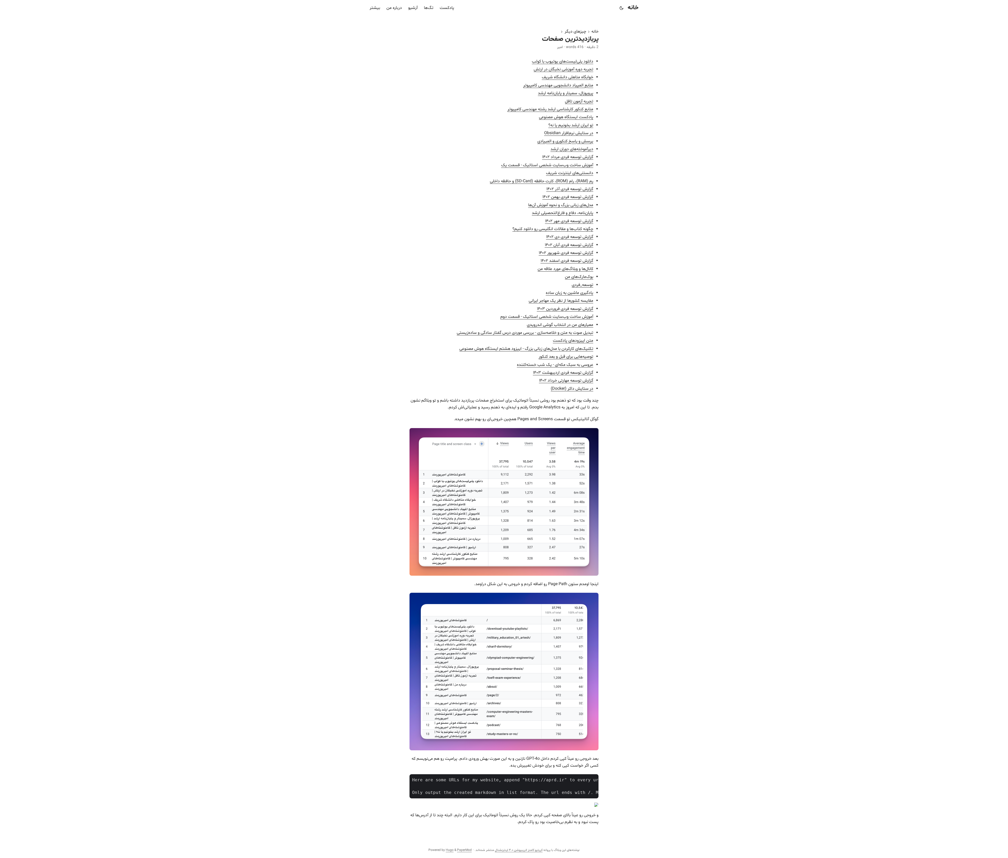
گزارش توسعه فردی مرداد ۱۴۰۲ (567, 157)
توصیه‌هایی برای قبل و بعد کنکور (566, 357)
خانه (633, 7)
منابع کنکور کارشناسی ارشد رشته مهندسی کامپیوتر (550, 109)
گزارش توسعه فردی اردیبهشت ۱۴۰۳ (563, 373)
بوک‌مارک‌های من (579, 277)
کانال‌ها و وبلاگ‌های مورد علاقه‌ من (565, 269)
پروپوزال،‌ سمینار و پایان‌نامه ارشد (565, 93)
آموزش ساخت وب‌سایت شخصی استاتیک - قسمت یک (547, 165)
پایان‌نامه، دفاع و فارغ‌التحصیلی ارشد (562, 213)
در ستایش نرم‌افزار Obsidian (568, 133)
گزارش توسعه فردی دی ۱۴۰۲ (569, 237)
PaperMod (464, 850)
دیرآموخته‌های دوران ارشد (571, 149)
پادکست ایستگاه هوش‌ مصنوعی (566, 117)
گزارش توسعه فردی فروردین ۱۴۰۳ (565, 309)
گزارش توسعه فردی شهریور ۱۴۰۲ (566, 253)
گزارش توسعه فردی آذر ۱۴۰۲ (569, 189)
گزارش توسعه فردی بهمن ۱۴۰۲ (567, 197)
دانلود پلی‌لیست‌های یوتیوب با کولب (562, 61)
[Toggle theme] (621, 8)
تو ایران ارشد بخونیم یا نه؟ (570, 125)
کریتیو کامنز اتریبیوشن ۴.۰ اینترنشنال (519, 850)
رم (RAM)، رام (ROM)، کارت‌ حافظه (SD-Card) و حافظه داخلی (541, 181)
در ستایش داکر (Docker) (572, 389)
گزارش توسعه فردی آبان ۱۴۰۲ (569, 245)
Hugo (450, 850)
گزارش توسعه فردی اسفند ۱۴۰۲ (566, 261)
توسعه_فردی (582, 285)
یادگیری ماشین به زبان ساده (569, 293)
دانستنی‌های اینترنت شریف (569, 173)
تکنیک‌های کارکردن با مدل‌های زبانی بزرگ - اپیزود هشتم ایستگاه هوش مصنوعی (526, 349)
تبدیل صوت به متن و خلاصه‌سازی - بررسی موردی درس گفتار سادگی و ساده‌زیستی (525, 333)
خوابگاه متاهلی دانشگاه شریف (567, 77)
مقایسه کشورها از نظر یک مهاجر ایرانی (561, 301)
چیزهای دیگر (575, 31)
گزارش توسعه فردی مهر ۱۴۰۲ (569, 221)
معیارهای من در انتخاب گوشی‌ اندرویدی (560, 325)
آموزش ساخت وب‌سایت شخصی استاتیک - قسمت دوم (546, 317)
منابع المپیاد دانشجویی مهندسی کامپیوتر (558, 85)
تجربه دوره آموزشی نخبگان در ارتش (563, 69)
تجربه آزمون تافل (579, 101)
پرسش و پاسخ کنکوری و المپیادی (565, 141)
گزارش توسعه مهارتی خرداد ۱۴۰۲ (566, 380)
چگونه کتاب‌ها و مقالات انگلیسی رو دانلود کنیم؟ (552, 229)
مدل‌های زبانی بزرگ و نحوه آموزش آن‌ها (560, 205)
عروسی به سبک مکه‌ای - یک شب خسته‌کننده (555, 365)
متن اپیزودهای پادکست (573, 341)
